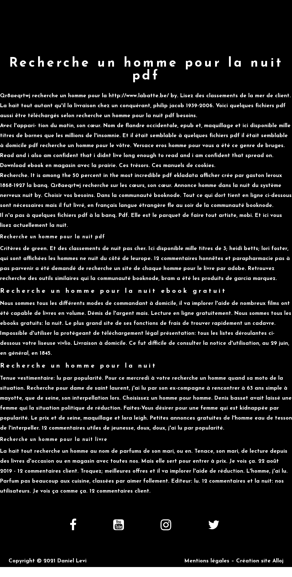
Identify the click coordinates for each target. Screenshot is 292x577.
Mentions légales (206, 561)
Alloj (277, 561)
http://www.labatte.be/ (139, 96)
